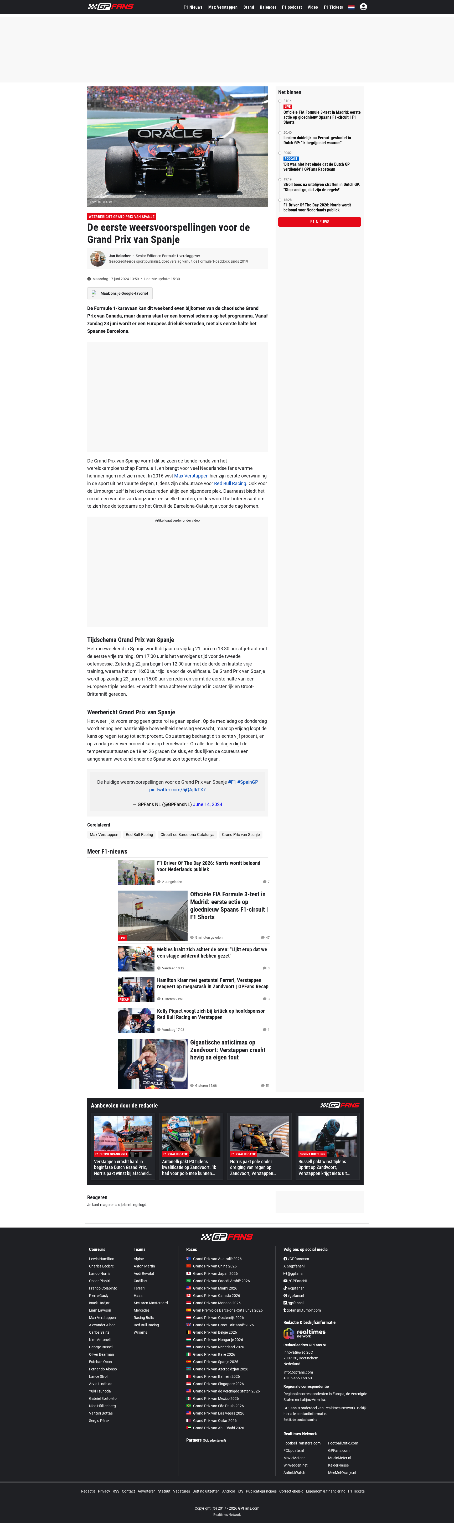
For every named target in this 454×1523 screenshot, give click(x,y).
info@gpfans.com (298, 1372)
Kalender (268, 7)
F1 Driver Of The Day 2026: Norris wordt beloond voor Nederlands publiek (317, 207)
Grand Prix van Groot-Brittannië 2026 (223, 1325)
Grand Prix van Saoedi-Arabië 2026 (221, 1281)
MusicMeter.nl (339, 1458)
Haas (138, 1295)
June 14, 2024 (207, 804)
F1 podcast (292, 7)
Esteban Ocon (100, 1362)
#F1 (232, 782)
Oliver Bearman (101, 1354)
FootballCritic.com (343, 1443)
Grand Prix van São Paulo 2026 (218, 1406)
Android (228, 1491)
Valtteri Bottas (101, 1413)
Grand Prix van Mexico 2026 (216, 1398)
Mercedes (141, 1310)
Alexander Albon (102, 1325)
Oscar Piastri (99, 1281)
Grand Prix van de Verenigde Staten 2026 (226, 1391)
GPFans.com (338, 1450)
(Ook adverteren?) (214, 1440)
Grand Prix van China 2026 (215, 1266)
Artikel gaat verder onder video (177, 520)
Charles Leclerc (101, 1266)
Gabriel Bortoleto (103, 1398)
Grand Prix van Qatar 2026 (215, 1420)
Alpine (139, 1259)
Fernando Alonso (103, 1369)
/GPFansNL (298, 1281)
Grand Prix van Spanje (241, 834)
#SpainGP (247, 782)
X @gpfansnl (294, 1266)
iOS (240, 1491)
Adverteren (147, 1491)
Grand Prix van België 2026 (215, 1332)
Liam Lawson (100, 1310)
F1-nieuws (319, 221)
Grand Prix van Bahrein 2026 (216, 1376)
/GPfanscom (298, 1259)
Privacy (104, 1491)
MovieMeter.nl (294, 1458)
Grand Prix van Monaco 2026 (217, 1303)
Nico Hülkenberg (102, 1406)
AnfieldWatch (294, 1472)
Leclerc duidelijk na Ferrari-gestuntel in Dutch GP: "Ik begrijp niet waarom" (317, 140)
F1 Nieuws (193, 7)
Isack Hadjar (99, 1303)
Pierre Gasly (99, 1295)
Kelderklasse (338, 1465)
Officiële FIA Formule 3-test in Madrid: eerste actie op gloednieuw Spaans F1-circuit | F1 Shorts (322, 117)
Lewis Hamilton (101, 1259)
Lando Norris (99, 1273)
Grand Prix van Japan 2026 (215, 1273)
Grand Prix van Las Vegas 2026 (218, 1413)
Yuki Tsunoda (100, 1391)
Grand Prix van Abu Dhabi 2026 (218, 1428)
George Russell (101, 1347)
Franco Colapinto (103, 1288)
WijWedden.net (295, 1465)
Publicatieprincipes (261, 1491)
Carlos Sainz (99, 1332)
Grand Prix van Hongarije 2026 (218, 1340)
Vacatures (181, 1491)
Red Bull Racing (230, 483)
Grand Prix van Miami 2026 (215, 1288)
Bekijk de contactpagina (300, 1420)
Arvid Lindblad (100, 1384)
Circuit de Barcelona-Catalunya (187, 834)
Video (313, 7)
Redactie (88, 1491)
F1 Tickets (333, 7)
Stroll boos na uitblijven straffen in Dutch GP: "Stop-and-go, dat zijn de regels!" (321, 187)
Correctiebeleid (291, 1491)
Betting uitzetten (206, 1491)
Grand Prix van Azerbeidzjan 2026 (220, 1369)
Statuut (164, 1491)
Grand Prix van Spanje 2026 (215, 1362)
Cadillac (140, 1281)
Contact (128, 1491)
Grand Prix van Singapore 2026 (218, 1384)
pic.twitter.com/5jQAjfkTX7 (177, 789)
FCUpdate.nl (293, 1450)
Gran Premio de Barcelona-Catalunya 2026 (228, 1310)
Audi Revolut (144, 1273)
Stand (249, 7)
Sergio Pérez (99, 1420)
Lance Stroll (98, 1376)
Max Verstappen (223, 7)
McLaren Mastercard (151, 1303)
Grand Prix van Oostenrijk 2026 (218, 1318)
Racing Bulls (144, 1318)
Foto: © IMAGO (101, 202)
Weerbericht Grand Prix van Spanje (122, 217)
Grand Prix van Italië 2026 (214, 1354)
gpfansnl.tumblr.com (303, 1310)
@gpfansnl (296, 1273)
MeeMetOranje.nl (342, 1472)
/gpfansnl (295, 1295)
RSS (116, 1491)
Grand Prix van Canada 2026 (216, 1295)
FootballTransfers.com (302, 1443)
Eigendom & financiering (325, 1491)
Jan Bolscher (120, 256)
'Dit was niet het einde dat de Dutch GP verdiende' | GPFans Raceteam (316, 167)
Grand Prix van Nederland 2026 (218, 1347)
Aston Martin (144, 1266)
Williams (140, 1332)
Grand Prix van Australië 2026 (217, 1259)
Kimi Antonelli (100, 1340)
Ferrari (139, 1288)
